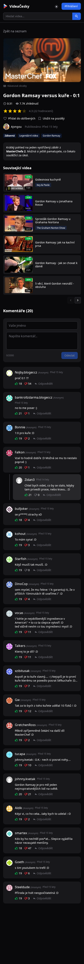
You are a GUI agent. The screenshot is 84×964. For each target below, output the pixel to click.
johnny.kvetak (25, 779)
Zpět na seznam (15, 31)
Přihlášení (71, 6)
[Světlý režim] (56, 6)
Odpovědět (45, 383)
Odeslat (69, 355)
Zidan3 (30, 479)
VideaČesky (19, 6)
